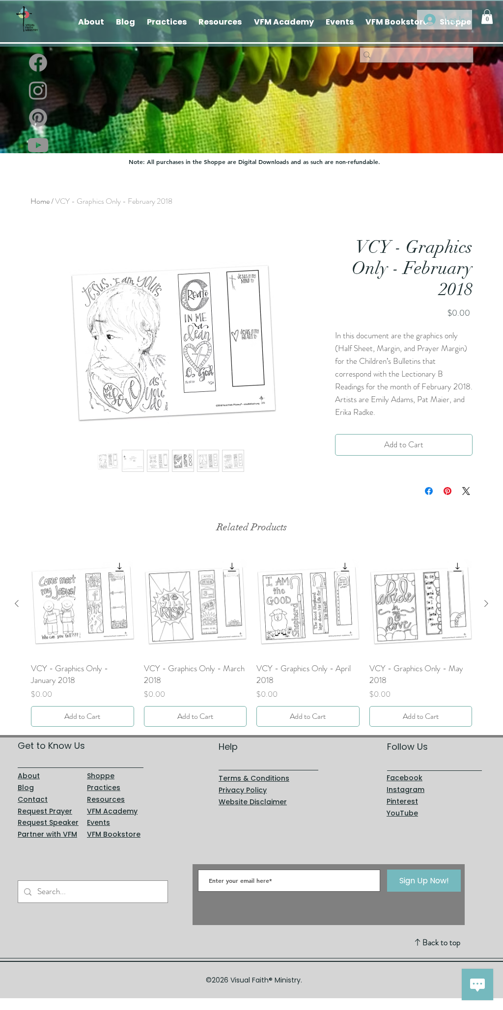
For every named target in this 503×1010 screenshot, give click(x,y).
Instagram (405, 789)
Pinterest (402, 801)
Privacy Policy (243, 790)
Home (40, 201)
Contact (33, 799)
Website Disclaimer (253, 802)
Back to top (441, 942)
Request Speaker (48, 822)
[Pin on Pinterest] (447, 491)
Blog (26, 787)
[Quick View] (82, 603)
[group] (251, 639)
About (29, 776)
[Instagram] (38, 90)
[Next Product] (486, 603)
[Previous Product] (17, 603)
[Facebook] (38, 63)
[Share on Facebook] (429, 491)
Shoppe (100, 776)
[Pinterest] (38, 118)
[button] (487, 16)
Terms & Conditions (254, 778)
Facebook (404, 778)
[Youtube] (38, 145)
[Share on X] (466, 491)
